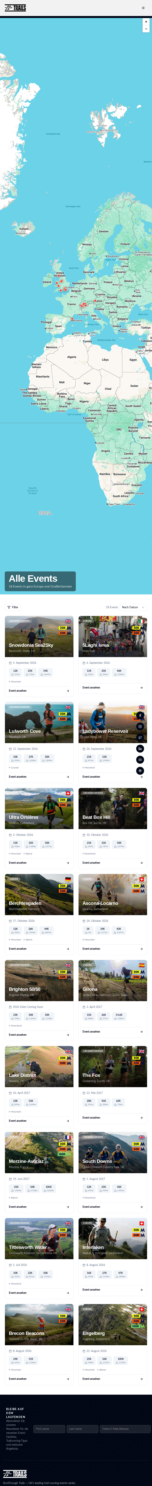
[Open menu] (143, 7)
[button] (72, 318)
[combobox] (133, 607)
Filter (15, 607)
